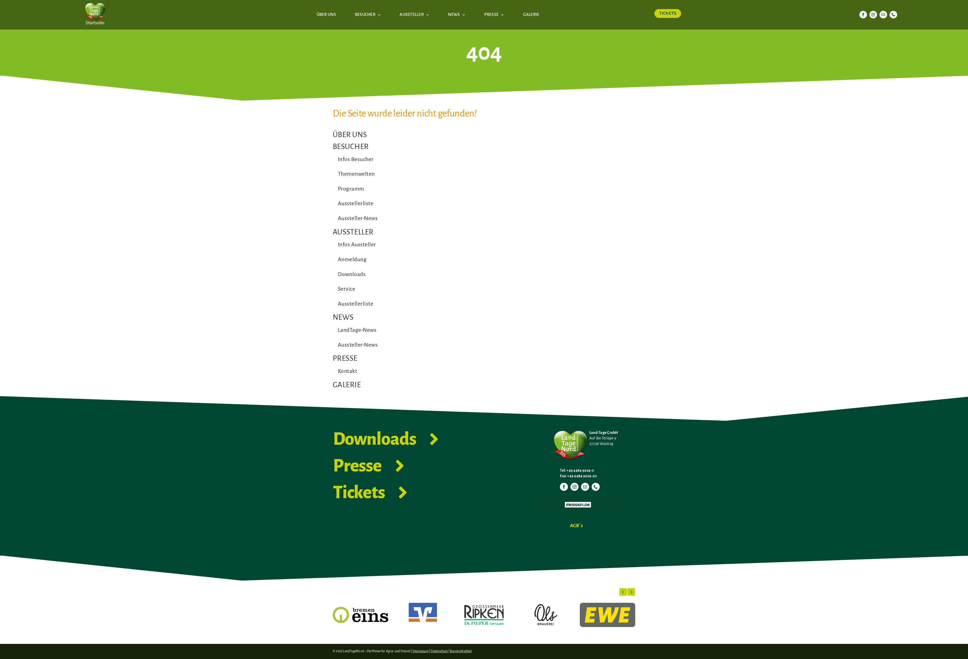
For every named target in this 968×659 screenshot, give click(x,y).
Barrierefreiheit (460, 651)
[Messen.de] (578, 498)
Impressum (421, 651)
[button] (623, 592)
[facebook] (863, 14)
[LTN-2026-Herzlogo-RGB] (95, 2)
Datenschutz (439, 651)
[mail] (883, 14)
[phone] (893, 14)
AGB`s (576, 525)
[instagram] (873, 14)
